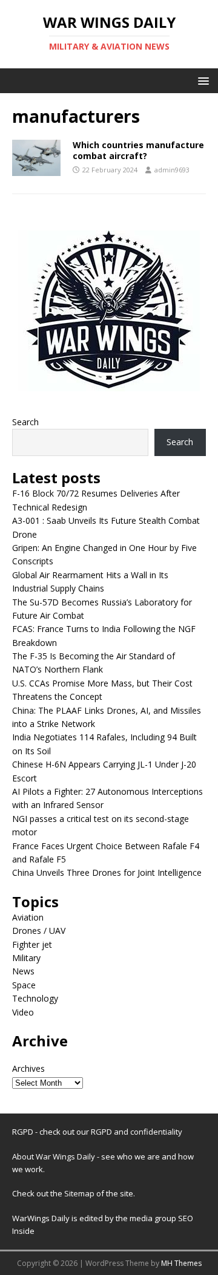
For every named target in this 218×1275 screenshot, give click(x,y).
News (23, 971)
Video (23, 1012)
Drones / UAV (38, 930)
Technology (35, 998)
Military (26, 958)
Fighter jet (32, 944)
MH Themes (181, 1263)
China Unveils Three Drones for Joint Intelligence (107, 872)
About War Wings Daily (53, 1156)
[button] (201, 80)
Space (24, 985)
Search (25, 422)
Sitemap (80, 1193)
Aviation (28, 917)
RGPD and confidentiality (136, 1131)
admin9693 (172, 169)
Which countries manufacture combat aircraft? (138, 150)
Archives (28, 1068)
